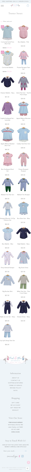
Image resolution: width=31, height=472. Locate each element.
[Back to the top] (28, 462)
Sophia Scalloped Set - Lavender (7, 119)
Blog (15, 390)
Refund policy (15, 388)
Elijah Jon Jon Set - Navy (7, 317)
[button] (2, 5)
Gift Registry (15, 407)
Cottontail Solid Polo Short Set (7, 42)
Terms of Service (15, 385)
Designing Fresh (17, 469)
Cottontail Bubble (7, 67)
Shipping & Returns (15, 383)
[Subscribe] (25, 451)
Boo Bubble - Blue (7, 244)
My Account (15, 405)
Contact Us (15, 380)
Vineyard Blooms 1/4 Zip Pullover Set (7, 219)
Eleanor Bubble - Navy (7, 93)
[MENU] (2, 5)
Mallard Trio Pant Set (7, 194)
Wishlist (15, 410)
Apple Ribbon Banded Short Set (7, 144)
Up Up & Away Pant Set (7, 340)
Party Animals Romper (7, 267)
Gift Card (15, 402)
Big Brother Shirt (7, 291)
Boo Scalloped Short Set (7, 170)
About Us (15, 378)
